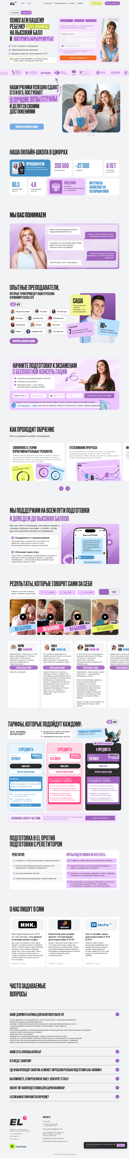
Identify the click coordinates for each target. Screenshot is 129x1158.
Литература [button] (62, 312)
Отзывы (71, 3)
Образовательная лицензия (53, 1138)
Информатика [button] (37, 331)
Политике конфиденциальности (75, 52)
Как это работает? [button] (91, 1146)
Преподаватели (60, 3)
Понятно (120, 1145)
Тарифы (80, 3)
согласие (68, 50)
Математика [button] (38, 318)
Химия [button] (18, 331)
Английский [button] (20, 325)
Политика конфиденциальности (55, 1141)
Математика (58, 331)
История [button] (19, 318)
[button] (112, 3)
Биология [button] (56, 325)
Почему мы (48, 3)
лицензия (70, 182)
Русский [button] (43, 312)
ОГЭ (29, 3)
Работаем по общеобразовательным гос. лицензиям (74, 188)
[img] (50, 331)
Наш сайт (46, 1121)
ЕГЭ (22, 3)
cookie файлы (108, 1144)
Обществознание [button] (23, 312)
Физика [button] (38, 325)
